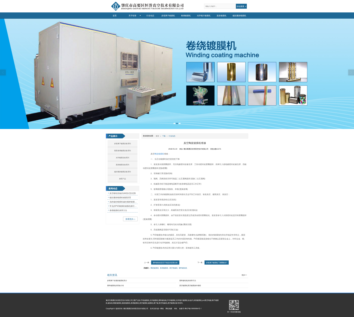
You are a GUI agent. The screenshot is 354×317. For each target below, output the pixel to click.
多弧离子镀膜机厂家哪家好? (216, 262)
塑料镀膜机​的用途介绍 (115, 285)
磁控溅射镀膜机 (239, 15)
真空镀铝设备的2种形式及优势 (123, 193)
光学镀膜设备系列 (122, 157)
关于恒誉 (132, 15)
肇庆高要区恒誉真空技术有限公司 (135, 308)
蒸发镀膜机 (221, 15)
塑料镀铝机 (183, 268)
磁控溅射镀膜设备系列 (122, 171)
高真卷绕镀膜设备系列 (122, 150)
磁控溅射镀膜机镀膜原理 (120, 197)
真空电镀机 (173, 268)
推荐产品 (122, 178)
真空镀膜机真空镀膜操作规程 (190, 285)
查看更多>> (130, 219)
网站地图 (169, 308)
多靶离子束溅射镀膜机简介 (117, 280)
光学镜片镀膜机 (203, 15)
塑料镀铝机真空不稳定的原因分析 (165, 262)
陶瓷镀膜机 (159, 153)
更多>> (244, 275)
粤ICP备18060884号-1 (193, 308)
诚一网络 (160, 308)
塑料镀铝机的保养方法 (187, 280)
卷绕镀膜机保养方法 (118, 210)
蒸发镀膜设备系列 (122, 164)
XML (175, 308)
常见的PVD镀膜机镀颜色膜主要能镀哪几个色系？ (124, 206)
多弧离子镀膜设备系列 (122, 143)
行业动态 (150, 15)
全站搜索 (240, 6)
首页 (115, 15)
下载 (164, 136)
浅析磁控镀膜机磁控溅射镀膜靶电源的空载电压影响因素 (124, 201)
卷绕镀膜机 (186, 15)
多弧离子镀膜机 (168, 15)
